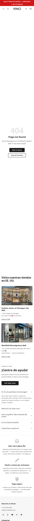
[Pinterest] (21, 514)
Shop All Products (17, 155)
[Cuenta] (26, 9)
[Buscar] (8, 9)
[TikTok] (7, 514)
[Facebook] (17, 514)
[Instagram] (3, 514)
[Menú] (3, 9)
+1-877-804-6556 (7, 507)
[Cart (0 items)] (30, 9)
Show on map (6, 319)
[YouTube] (12, 514)
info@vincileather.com (8, 510)
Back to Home (17, 150)
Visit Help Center (10, 383)
